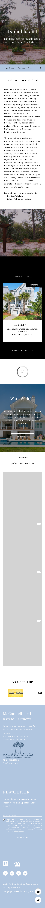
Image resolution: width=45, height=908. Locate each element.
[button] (40, 68)
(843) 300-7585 (10, 763)
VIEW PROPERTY (22, 309)
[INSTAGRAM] (12, 873)
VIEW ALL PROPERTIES (22, 350)
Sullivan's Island (15, 196)
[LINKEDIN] (18, 873)
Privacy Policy (19, 831)
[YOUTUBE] (25, 873)
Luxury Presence (11, 887)
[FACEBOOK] (5, 873)
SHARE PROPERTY (23, 318)
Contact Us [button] (22, 437)
